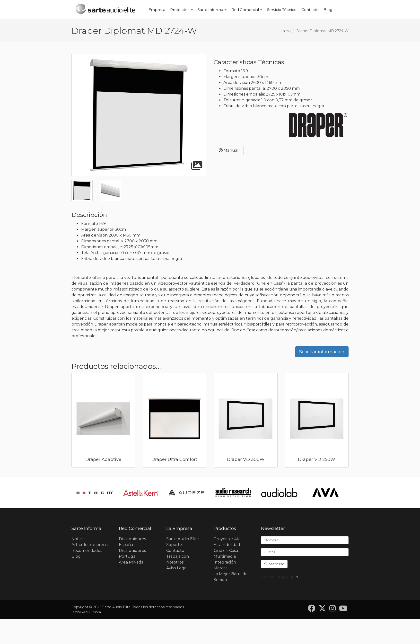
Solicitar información (321, 351)
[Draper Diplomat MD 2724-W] (139, 115)
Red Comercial (245, 9)
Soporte (174, 544)
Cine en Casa (226, 550)
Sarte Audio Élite (182, 539)
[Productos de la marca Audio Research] (233, 493)
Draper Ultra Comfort (174, 459)
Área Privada (131, 562)
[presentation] (65, 421)
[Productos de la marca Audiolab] (279, 493)
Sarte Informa (211, 9)
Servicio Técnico (282, 9)
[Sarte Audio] (105, 10)
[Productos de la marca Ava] (325, 493)
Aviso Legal (177, 568)
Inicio (286, 31)
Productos (180, 9)
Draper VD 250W (316, 459)
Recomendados (86, 550)
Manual (230, 150)
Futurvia (95, 612)
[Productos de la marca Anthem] (94, 493)
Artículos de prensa (90, 544)
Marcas (220, 568)
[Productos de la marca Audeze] (187, 493)
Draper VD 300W (245, 459)
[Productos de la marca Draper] (318, 125)
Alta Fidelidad (227, 544)
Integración (225, 562)
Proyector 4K (226, 539)
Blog (328, 9)
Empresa (157, 9)
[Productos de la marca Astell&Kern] (141, 493)
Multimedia (225, 556)
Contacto (310, 9)
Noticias (78, 539)
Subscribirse (274, 564)
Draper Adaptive (103, 459)
